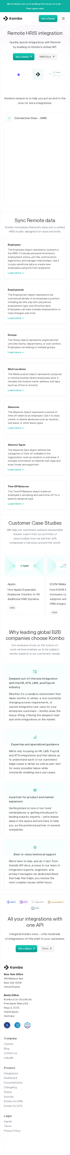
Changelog (10, 1087)
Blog (6, 1048)
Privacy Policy (12, 1130)
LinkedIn (8, 1057)
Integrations (11, 1073)
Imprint (8, 1121)
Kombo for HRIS (13, 1101)
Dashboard (10, 1078)
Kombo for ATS (13, 1106)
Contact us (10, 1053)
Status (8, 1092)
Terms (7, 1126)
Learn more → (16, 272)
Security (9, 1096)
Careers (8, 1043)
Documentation (13, 1082)
